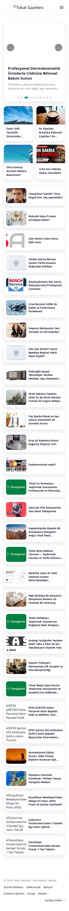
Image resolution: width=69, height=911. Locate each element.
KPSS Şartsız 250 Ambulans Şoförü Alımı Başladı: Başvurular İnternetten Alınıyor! (46, 733)
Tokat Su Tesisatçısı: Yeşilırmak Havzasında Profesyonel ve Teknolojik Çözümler (45, 487)
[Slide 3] (26, 97)
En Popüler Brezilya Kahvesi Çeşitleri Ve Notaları (50, 132)
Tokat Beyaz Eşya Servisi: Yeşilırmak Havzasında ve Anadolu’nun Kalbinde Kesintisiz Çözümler (45, 689)
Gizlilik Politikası (13, 887)
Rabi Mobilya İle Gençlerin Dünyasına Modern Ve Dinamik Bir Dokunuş (45, 599)
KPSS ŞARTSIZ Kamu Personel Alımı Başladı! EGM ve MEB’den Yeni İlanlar (43, 711)
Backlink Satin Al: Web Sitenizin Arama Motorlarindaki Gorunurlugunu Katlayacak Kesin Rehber (46, 576)
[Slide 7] (40, 97)
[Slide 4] (30, 97)
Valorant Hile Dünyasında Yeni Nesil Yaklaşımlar (45, 509)
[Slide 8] (44, 97)
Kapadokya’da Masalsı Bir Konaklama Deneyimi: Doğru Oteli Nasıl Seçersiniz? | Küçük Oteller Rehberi (46, 532)
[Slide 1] (19, 97)
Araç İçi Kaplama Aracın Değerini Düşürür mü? (44, 442)
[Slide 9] (47, 97)
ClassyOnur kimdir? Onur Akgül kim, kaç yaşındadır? (46, 195)
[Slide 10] (50, 97)
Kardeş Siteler (53, 900)
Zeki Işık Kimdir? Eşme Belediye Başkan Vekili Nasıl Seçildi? (43, 352)
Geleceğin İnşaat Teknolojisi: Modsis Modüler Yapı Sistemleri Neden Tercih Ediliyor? (44, 375)
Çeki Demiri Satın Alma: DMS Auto (44, 240)
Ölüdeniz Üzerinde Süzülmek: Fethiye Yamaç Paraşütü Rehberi (45, 778)
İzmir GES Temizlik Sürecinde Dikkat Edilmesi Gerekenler (17, 132)
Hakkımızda (33, 887)
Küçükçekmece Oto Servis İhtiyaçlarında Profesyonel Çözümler (45, 285)
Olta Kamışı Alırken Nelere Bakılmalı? (16, 171)
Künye (31, 893)
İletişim (48, 887)
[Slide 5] (34, 97)
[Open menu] (61, 7)
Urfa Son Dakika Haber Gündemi (50, 171)
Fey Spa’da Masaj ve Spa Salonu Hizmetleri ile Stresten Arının (44, 420)
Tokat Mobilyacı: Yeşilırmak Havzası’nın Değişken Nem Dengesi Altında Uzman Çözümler (44, 621)
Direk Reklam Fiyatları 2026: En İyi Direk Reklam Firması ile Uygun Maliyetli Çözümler (45, 397)
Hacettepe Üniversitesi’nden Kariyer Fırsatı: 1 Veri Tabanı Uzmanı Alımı (44, 845)
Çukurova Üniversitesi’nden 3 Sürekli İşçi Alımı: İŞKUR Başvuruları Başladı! (45, 823)
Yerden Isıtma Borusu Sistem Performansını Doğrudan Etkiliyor (42, 262)
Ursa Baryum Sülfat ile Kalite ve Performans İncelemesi (43, 307)
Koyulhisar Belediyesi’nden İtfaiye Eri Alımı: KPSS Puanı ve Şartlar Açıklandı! (45, 801)
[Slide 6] (37, 97)
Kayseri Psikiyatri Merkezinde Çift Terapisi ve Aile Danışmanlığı (46, 666)
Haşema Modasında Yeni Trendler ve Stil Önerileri (44, 330)
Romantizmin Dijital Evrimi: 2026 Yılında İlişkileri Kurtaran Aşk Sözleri (42, 756)
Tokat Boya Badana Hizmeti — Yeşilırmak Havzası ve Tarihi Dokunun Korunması (45, 554)
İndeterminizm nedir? (42, 464)
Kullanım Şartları (14, 893)
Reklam (42, 893)
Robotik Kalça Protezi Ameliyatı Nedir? (42, 218)
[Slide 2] (22, 97)
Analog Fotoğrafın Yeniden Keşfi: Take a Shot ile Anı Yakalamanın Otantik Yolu (46, 644)
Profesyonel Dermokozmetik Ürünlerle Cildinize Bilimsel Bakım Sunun (34, 73)
